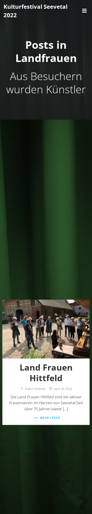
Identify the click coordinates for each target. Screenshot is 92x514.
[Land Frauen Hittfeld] (46, 328)
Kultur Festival (35, 389)
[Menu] (84, 11)
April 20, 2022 (63, 389)
